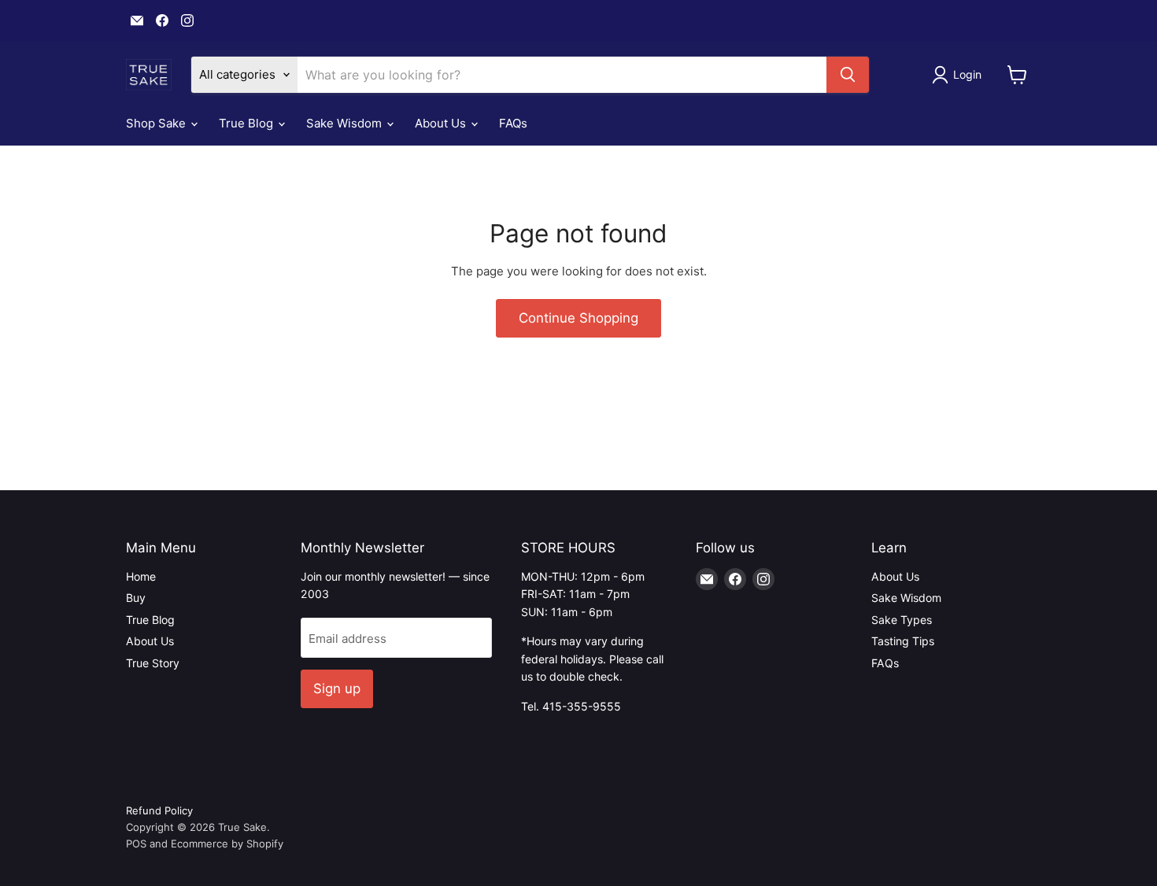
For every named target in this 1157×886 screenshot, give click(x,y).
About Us (442, 123)
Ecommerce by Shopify (227, 843)
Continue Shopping (578, 318)
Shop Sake (157, 123)
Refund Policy (159, 810)
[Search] (847, 75)
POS (136, 843)
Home (141, 576)
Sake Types (901, 619)
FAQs (513, 123)
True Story (152, 663)
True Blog (247, 123)
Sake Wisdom (345, 123)
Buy (136, 597)
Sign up (336, 688)
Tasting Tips (902, 641)
